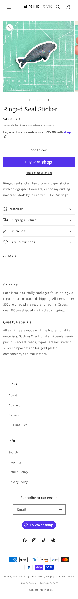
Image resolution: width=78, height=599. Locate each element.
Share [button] (12, 256)
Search (13, 452)
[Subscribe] (60, 509)
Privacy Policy (18, 482)
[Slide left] (29, 100)
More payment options (39, 172)
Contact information (41, 589)
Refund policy (66, 576)
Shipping (24, 124)
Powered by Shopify (43, 576)
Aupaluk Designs (22, 576)
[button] (8, 7)
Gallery (14, 415)
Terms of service (49, 582)
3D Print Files (18, 425)
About (13, 395)
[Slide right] (48, 100)
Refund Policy (18, 472)
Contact (14, 405)
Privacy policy (28, 582)
